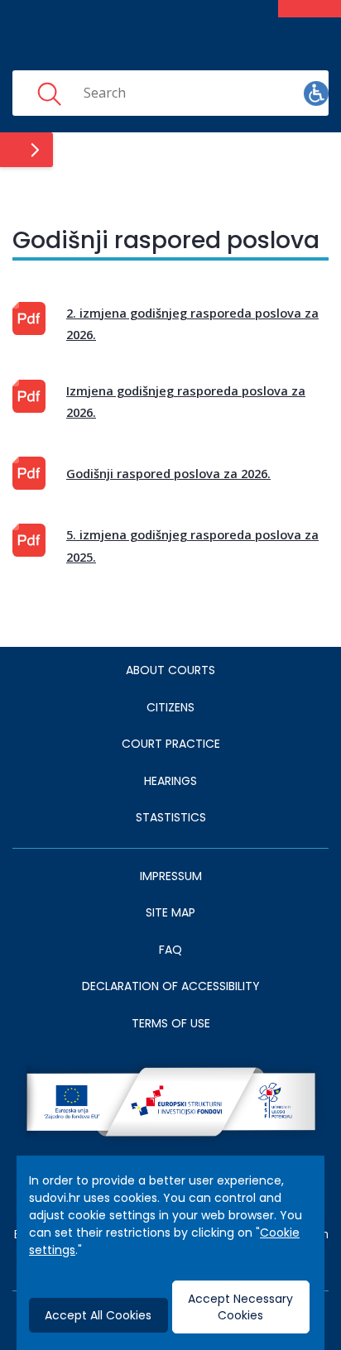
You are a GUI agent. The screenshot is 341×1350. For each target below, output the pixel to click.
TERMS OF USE (171, 1023)
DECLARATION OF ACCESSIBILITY (171, 986)
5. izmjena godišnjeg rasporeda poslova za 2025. (192, 545)
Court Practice (171, 743)
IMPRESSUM (171, 876)
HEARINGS (170, 781)
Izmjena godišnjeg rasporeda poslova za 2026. (185, 401)
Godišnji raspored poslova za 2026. (168, 473)
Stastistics (171, 817)
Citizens (170, 707)
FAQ (170, 949)
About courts (170, 670)
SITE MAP (170, 912)
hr (264, 93)
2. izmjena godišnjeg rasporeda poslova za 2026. (192, 323)
